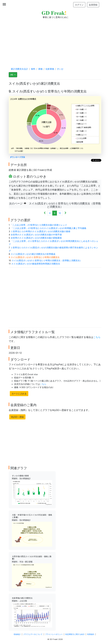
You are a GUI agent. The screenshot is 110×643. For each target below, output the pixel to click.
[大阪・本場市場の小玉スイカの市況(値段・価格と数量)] (32, 534)
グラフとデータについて (33, 634)
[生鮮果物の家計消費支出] (32, 614)
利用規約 (90, 634)
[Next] (65, 213)
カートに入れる (19, 393)
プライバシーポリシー (54, 634)
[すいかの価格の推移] (32, 492)
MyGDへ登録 (17, 417)
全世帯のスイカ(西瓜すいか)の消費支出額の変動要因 (36, 237)
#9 (12, 74)
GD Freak (54, 13)
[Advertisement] (55, 40)
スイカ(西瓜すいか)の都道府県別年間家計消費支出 (35, 263)
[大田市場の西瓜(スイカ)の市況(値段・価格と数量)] (32, 575)
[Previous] (45, 213)
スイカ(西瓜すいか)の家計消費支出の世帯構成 (33, 254)
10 (60, 213)
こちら (96, 337)
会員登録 (93, 4)
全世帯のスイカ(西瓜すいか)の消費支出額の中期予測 (36, 234)
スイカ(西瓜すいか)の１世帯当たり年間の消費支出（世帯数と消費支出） (47, 260)
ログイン (79, 4)
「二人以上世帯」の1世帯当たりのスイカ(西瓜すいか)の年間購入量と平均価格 (48, 228)
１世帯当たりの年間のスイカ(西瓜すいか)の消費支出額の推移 (40, 231)
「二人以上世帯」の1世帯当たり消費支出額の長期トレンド (38, 225)
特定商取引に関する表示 (75, 634)
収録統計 (17, 634)
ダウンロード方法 (17, 157)
